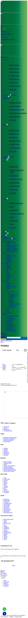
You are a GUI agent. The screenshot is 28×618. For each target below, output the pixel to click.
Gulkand (9, 277)
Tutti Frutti (9, 265)
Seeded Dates (4, 368)
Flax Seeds (9, 322)
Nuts (5, 253)
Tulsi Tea (12, 291)
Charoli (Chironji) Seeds (12, 315)
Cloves (11, 302)
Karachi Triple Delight (12, 250)
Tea (4, 231)
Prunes (8, 279)
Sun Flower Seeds (11, 327)
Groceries (6, 281)
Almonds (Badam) (11, 255)
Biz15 (13, 565)
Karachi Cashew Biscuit (12, 245)
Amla (8, 278)
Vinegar (8, 285)
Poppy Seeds (10, 323)
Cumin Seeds (13, 306)
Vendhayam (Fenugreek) (15, 303)
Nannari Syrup (10, 283)
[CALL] (4, 613)
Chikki (8, 243)
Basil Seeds (9, 329)
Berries (8, 266)
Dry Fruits (6, 263)
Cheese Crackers (10, 251)
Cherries (9, 267)
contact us (16, 549)
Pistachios (6, 156)
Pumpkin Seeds (10, 325)
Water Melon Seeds (11, 330)
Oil (7, 309)
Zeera (8, 310)
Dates (5, 125)
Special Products (7, 238)
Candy (8, 282)
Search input (3, 337)
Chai (8, 289)
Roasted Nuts (7, 95)
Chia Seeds (9, 317)
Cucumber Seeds (11, 318)
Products (6, 583)
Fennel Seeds (10, 321)
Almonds (6, 97)
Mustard (11, 297)
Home (2, 342)
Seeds (5, 161)
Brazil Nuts (9, 257)
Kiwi (8, 271)
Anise (11, 298)
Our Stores (6, 584)
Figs (8, 270)
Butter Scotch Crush (11, 286)
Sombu (11, 305)
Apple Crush (10, 275)
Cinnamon (12, 301)
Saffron (5, 233)
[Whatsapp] (4, 609)
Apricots (9, 274)
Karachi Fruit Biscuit (11, 247)
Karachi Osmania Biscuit (12, 249)
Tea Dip (8, 307)
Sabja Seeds (9, 326)
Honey (8, 311)
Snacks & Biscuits (8, 241)
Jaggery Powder (13, 294)
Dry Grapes (6, 98)
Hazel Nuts (9, 258)
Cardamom (12, 295)
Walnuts (5, 158)
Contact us (6, 586)
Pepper (11, 299)
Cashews (6, 59)
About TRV (6, 582)
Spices (5, 198)
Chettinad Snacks (11, 242)
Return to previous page (6, 340)
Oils (5, 235)
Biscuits (5, 237)
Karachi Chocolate (11, 246)
